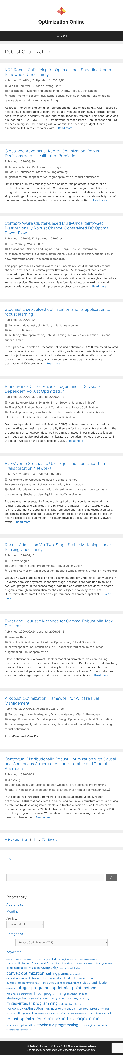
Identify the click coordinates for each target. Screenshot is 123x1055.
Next (52, 839)
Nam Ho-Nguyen (38, 714)
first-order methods (45, 983)
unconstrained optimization (18, 1030)
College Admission (20, 570)
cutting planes (57, 974)
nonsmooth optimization (21, 1013)
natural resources (44, 724)
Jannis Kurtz (16, 167)
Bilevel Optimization (21, 407)
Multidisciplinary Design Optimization (60, 719)
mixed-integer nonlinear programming (66, 998)
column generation (103, 963)
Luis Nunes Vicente (65, 325)
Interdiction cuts (15, 417)
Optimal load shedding (95, 95)
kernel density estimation (63, 95)
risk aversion (85, 489)
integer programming (36, 987)
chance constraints (20, 253)
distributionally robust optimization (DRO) (83, 789)
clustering (40, 253)
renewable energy (23, 258)
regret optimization (61, 177)
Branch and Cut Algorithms (52, 407)
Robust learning (56, 335)
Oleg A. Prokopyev (88, 714)
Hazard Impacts (65, 489)
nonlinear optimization (60, 1008)
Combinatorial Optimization (52, 642)
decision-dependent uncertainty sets (81, 412)
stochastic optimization (20, 1025)
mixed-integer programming (32, 1003)
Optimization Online (61, 22)
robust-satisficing (46, 100)
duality (91, 978)
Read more (65, 128)
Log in (10, 858)
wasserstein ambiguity (50, 258)
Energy (64, 90)
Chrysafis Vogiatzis (41, 479)
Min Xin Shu (16, 86)
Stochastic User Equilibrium (41, 494)
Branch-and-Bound (43, 963)
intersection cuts (37, 417)
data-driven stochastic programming (31, 789)
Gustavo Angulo (18, 561)
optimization (59, 1013)
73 (44, 839)
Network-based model (71, 724)
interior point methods (78, 987)
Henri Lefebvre (18, 402)
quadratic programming (101, 1013)
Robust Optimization (84, 90)
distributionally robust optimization (71, 253)
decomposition (76, 974)
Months (12, 911)
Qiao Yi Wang (44, 86)
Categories (14, 934)
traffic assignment (71, 494)
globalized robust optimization (27, 177)
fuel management (19, 724)
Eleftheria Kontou (66, 479)
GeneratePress (87, 1046)
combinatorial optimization (23, 967)
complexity (49, 968)
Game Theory (17, 565)
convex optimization (25, 973)
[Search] (111, 877)
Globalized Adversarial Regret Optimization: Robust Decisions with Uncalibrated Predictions (53, 153)
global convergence (69, 982)
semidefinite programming (73, 1018)
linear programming (50, 993)
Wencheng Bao (18, 479)
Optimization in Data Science (26, 784)
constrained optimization (70, 968)
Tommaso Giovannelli (22, 325)
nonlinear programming (93, 1008)
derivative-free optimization (23, 978)
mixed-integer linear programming (23, 998)
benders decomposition (90, 959)
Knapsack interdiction (71, 647)
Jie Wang (14, 780)
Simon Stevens (60, 402)
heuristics (10, 988)
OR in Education (44, 570)
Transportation (75, 484)
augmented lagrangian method (60, 959)
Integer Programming (40, 565)
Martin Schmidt (39, 402)
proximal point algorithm (77, 1013)
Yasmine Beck (17, 637)
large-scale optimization (19, 993)
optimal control (45, 1013)
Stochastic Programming (52, 172)
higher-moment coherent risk (27, 95)
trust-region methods (93, 1025)
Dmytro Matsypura (62, 714)
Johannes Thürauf (83, 402)
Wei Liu (30, 86)
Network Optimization (22, 484)
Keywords (13, 952)
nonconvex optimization (24, 1008)
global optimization (95, 982)
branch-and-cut (45, 412)
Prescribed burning (99, 724)
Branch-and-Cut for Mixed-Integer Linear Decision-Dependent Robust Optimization (52, 389)
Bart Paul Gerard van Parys (43, 167)
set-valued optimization (83, 335)
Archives (11, 918)
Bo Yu (58, 86)
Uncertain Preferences (103, 570)
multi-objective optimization (26, 335)
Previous (12, 839)
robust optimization (87, 177)
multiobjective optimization (71, 1004)
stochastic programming (57, 1025)
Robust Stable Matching (71, 570)
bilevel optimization (20, 412)
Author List (14, 904)
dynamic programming (20, 982)
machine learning (77, 993)
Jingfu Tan (44, 325)
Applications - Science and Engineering (33, 90)
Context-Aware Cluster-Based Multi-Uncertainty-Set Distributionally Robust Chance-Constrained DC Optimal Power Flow (57, 228)
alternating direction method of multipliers (23, 959)
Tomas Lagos (17, 714)
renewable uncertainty (19, 100)
